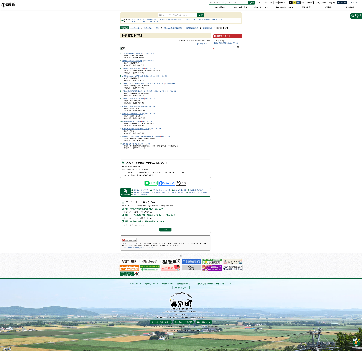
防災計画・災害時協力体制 (173, 28)
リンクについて (135, 283)
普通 (136, 212)
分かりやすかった (130, 218)
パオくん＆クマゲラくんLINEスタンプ (145, 22)
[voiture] (129, 261)
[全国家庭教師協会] (191, 261)
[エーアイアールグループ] (212, 261)
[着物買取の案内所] (170, 267)
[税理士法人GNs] (232, 267)
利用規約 (204, 327)
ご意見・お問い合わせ (204, 283)
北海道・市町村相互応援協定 (138, 53)
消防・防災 (148, 28)
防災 (157, 28)
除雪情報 (174, 19)
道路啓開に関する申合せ (136, 144)
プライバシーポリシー (192, 327)
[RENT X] (191, 267)
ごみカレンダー (197, 19)
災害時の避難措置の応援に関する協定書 (141, 129)
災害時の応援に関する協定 (137, 121)
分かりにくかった (152, 218)
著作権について (168, 283)
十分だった (127, 212)
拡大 (276, 3)
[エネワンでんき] (129, 267)
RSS (231, 283)
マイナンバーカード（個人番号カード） (145, 19)
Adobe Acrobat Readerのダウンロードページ (137, 248)
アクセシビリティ (181, 287)
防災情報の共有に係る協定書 (138, 61)
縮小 (271, 3)
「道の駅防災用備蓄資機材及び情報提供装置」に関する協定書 (149, 91)
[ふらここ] (232, 261)
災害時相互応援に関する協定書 (138, 68)
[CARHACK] (170, 261)
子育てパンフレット (185, 19)
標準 (266, 3)
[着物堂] (150, 261)
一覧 (237, 47)
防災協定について (192, 28)
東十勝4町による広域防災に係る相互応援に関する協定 (146, 136)
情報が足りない (147, 212)
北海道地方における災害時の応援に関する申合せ (144, 76)
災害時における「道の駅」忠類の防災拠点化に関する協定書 (148, 83)
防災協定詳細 (207, 28)
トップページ (135, 28)
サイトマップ (221, 283)
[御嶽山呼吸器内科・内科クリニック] (150, 267)
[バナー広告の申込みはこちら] (129, 273)
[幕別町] (8, 5)
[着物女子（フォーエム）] (212, 267)
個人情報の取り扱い (184, 283)
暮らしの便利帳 (165, 19)
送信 (165, 230)
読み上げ (343, 3)
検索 (252, 3)
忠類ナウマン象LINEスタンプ (214, 19)
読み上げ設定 (355, 3)
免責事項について (151, 283)
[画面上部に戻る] (356, 341)
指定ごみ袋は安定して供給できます (226, 43)
